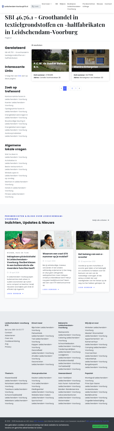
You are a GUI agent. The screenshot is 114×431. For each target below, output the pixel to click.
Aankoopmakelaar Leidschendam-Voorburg (16, 134)
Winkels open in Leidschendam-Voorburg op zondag (16, 175)
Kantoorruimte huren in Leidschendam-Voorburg (16, 98)
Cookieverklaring (12, 341)
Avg (6, 344)
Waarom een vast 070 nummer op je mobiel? (55, 255)
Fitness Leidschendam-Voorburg (15, 195)
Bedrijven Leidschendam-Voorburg (74, 6)
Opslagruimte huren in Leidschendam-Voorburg (16, 110)
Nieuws (100, 4)
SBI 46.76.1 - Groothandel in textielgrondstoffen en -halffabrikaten (17, 55)
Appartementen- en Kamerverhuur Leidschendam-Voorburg (96, 342)
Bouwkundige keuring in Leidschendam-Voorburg (16, 122)
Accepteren (100, 426)
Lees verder (14, 293)
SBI (56, 4)
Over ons (9, 338)
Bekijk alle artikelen (100, 220)
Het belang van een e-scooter (90, 256)
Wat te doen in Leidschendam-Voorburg (16, 155)
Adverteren (10, 335)
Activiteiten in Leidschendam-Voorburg (16, 162)
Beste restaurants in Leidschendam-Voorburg (16, 168)
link (19, 76)
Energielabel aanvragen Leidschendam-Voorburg (16, 128)
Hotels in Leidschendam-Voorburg (15, 189)
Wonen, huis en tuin (18, 253)
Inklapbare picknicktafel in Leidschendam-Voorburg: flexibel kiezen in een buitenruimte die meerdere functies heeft (21, 262)
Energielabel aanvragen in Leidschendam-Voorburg (16, 116)
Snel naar (46, 4)
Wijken (63, 4)
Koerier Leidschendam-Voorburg (15, 104)
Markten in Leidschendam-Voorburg (16, 183)
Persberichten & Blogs (89, 5)
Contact (108, 4)
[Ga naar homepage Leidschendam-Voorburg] (14, 7)
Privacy (8, 347)
